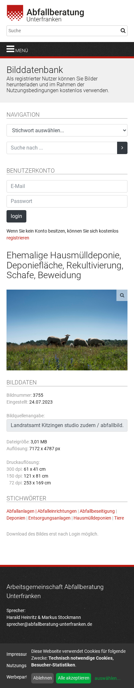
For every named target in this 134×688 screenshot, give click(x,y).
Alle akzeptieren (73, 678)
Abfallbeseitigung (97, 511)
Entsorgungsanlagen (49, 518)
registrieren (18, 237)
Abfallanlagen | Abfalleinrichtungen (42, 511)
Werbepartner (20, 677)
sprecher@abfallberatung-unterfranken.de (49, 624)
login (16, 216)
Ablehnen (42, 678)
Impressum (18, 654)
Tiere (119, 518)
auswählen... (108, 678)
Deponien (16, 518)
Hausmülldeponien (92, 518)
